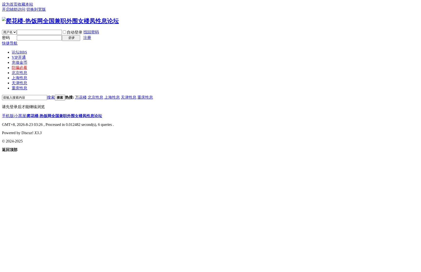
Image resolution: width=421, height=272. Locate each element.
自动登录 (74, 32)
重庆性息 (19, 88)
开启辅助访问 (13, 9)
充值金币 (19, 62)
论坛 (19, 52)
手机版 (8, 116)
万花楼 (81, 97)
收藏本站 (25, 4)
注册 (87, 38)
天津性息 (19, 83)
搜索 (51, 97)
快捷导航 (10, 43)
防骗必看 (19, 68)
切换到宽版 (36, 9)
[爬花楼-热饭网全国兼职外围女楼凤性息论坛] (60, 21)
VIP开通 (19, 57)
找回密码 (91, 32)
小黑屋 (20, 116)
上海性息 (19, 78)
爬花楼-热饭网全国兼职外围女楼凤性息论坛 (64, 116)
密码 (6, 38)
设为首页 (10, 4)
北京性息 (19, 73)
